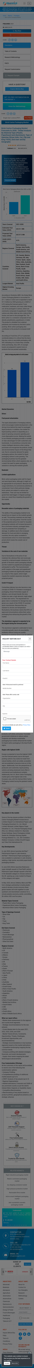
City (4, 706)
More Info (15, 1363)
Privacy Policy (26, 725)
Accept (7, 1363)
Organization (6, 698)
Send (8, 728)
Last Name (6, 670)
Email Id (5, 678)
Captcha (4, 713)
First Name (6, 663)
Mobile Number (7, 688)
